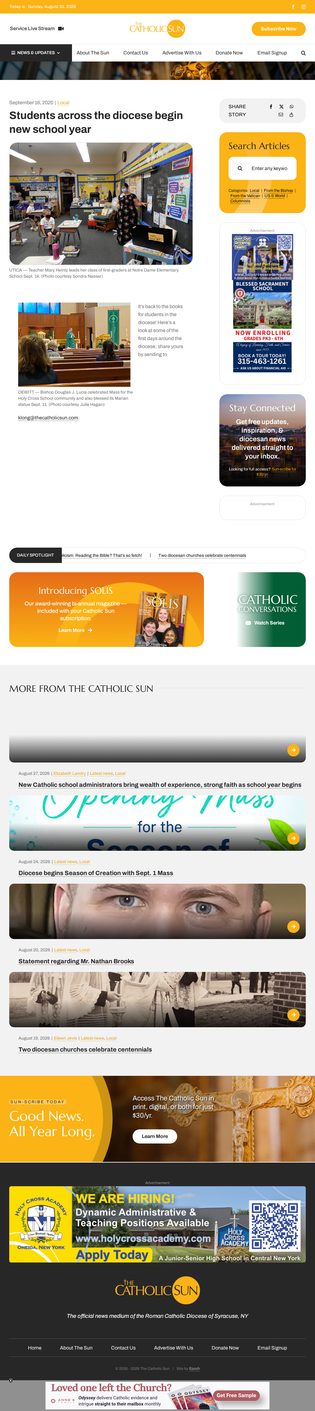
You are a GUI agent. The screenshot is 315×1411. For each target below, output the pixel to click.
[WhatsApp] (292, 107)
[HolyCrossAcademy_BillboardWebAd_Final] (157, 1188)
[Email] (281, 115)
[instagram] (303, 7)
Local (64, 102)
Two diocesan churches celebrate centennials (85, 1049)
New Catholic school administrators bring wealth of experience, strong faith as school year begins (159, 784)
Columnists (240, 201)
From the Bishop (278, 190)
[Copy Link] (291, 115)
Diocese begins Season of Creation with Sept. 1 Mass (95, 873)
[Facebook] (271, 107)
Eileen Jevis (65, 1038)
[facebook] (293, 7)
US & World (275, 196)
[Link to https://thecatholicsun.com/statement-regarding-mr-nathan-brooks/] (293, 927)
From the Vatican (245, 196)
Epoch (194, 1368)
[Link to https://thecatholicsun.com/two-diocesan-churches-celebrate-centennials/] (293, 1015)
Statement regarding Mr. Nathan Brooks (76, 961)
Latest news (101, 773)
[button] (303, 52)
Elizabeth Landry (70, 773)
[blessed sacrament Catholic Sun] (262, 282)
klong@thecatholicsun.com (48, 417)
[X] (281, 107)
